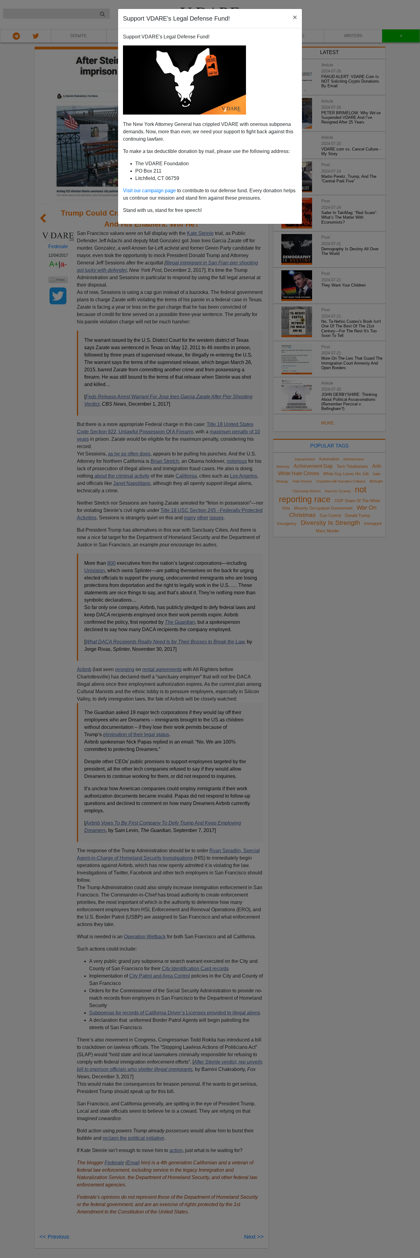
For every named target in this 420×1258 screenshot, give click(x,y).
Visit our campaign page (149, 190)
